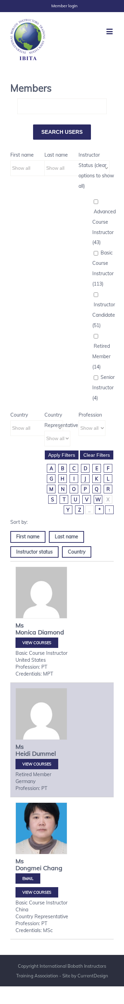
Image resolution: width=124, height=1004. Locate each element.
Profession (90, 415)
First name (22, 155)
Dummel (44, 753)
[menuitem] (64, 6)
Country (19, 415)
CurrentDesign (93, 975)
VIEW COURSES (36, 642)
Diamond (51, 632)
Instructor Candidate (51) (103, 314)
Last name (56, 155)
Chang (52, 868)
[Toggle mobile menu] (110, 31)
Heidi (23, 753)
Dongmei (28, 868)
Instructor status (34, 552)
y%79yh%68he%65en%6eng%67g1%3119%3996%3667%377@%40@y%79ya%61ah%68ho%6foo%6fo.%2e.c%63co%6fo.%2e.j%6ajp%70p (28, 878)
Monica (26, 632)
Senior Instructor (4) (103, 387)
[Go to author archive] (41, 592)
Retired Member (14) (101, 356)
